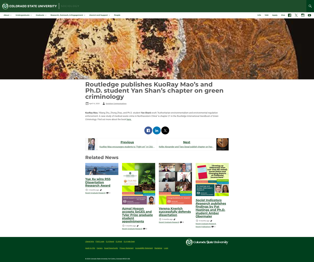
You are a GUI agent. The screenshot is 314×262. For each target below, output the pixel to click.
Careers (100, 248)
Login (166, 248)
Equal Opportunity (111, 248)
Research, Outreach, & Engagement (67, 15)
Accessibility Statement (144, 248)
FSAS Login (100, 241)
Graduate (40, 15)
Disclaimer (158, 248)
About (6, 15)
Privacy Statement (127, 248)
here (129, 119)
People (117, 15)
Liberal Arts (89, 241)
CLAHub (119, 241)
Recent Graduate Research (95, 193)
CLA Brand (110, 241)
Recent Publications (203, 227)
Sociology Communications (114, 104)
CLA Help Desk (129, 241)
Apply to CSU (90, 248)
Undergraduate (23, 15)
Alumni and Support (98, 15)
